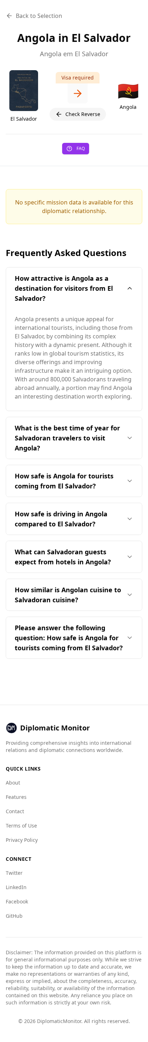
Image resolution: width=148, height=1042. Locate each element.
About (13, 782)
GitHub (14, 915)
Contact (15, 811)
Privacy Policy (22, 839)
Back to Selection (39, 16)
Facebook (17, 901)
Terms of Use (21, 825)
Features (16, 796)
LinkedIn (16, 887)
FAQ (81, 148)
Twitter (14, 872)
